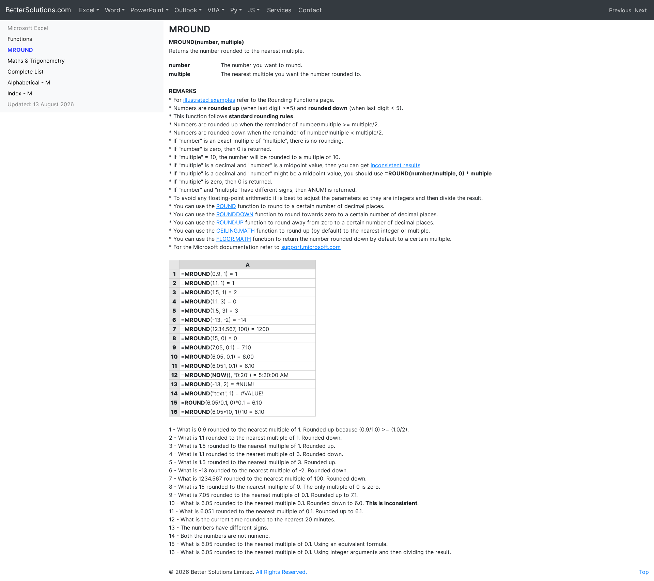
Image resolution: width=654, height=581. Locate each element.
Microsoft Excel (27, 28)
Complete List (25, 71)
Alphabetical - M (28, 82)
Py (233, 10)
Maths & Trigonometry (36, 60)
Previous (620, 10)
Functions (19, 38)
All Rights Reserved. (281, 571)
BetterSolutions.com (38, 10)
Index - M (19, 93)
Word (112, 10)
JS (251, 10)
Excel (86, 10)
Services (278, 10)
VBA (213, 10)
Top (644, 571)
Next (641, 10)
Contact (309, 10)
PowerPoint (147, 10)
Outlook (185, 10)
